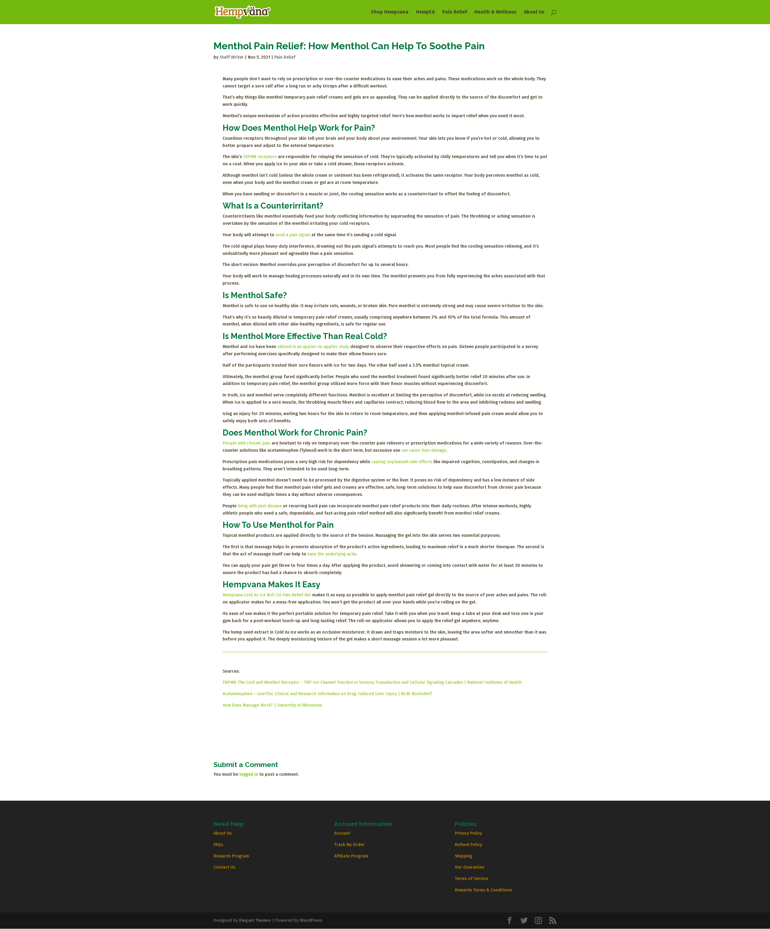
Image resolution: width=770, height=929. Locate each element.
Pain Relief (454, 12)
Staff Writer (232, 57)
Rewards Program (231, 856)
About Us (534, 12)
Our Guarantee (469, 867)
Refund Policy (468, 844)
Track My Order (349, 844)
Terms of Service (471, 878)
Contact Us (224, 867)
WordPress (311, 920)
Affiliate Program (351, 856)
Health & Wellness (495, 12)
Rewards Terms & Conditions (483, 890)
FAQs (218, 844)
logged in (248, 774)
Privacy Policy (468, 833)
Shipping (463, 856)
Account (342, 833)
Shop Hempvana (389, 12)
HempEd (425, 12)
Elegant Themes (255, 920)
